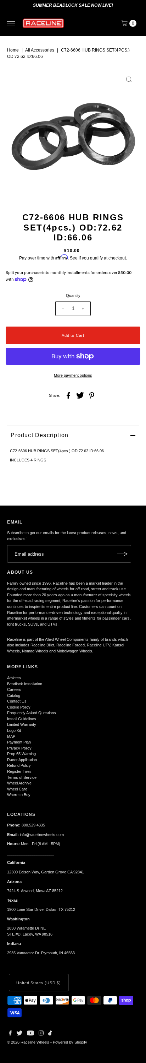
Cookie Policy (18, 707)
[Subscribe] (122, 554)
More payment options (73, 375)
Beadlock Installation (24, 684)
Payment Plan (19, 742)
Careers (14, 689)
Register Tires (19, 771)
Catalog (13, 695)
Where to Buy (18, 795)
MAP (11, 736)
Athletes (14, 678)
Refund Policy (19, 765)
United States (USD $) (38, 983)
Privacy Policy (19, 748)
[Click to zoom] (129, 79)
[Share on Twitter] (80, 395)
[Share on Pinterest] (91, 395)
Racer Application (22, 760)
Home (13, 50)
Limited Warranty (21, 724)
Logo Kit (14, 730)
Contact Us (17, 701)
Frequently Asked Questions (31, 713)
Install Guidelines (21, 719)
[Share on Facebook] (68, 395)
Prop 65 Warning (21, 754)
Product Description (39, 435)
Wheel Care (17, 789)
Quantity (73, 295)
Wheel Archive (19, 783)
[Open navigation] (11, 23)
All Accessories (39, 50)
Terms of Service (21, 777)
